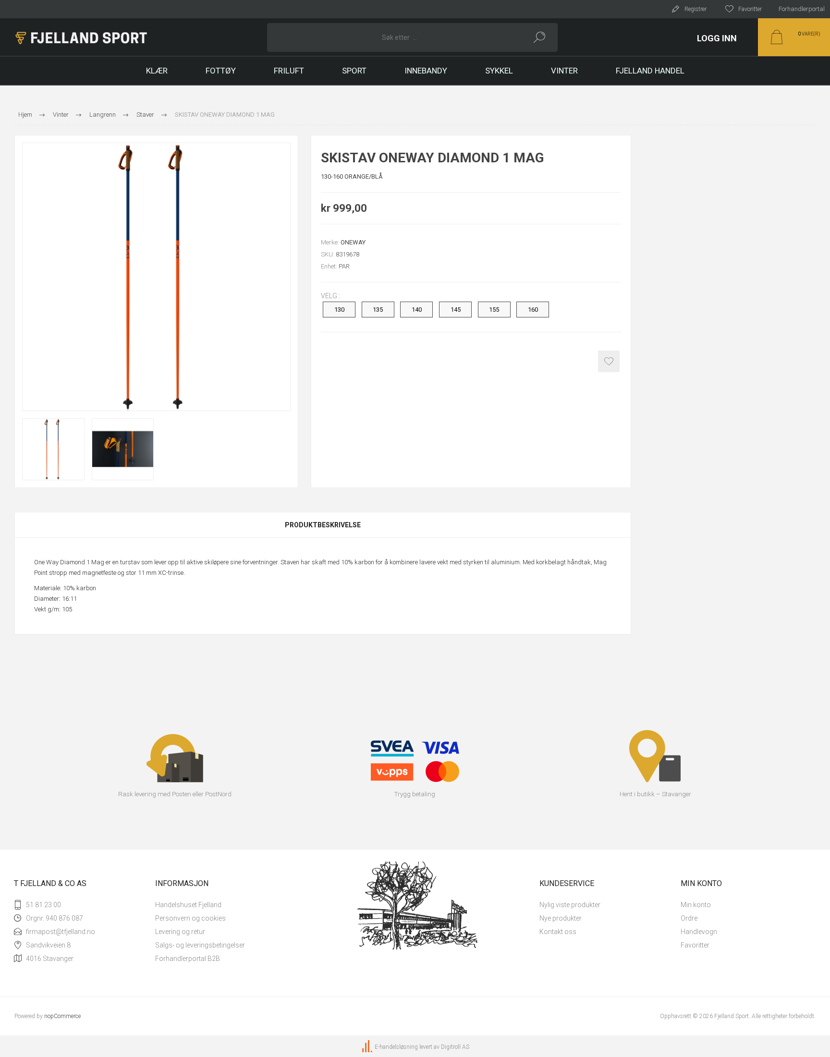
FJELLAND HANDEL (650, 70)
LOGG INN (717, 38)
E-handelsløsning (396, 1047)
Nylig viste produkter (569, 905)
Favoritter (695, 945)
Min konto (696, 905)
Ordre (689, 918)
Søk (540, 37)
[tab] (322, 525)
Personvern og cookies (190, 918)
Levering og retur (180, 932)
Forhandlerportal (802, 8)
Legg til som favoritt (609, 361)
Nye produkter (560, 918)
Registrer (695, 9)
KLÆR (157, 70)
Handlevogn (699, 932)
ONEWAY (353, 242)
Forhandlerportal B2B (187, 958)
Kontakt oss (557, 932)
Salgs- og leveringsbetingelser (200, 945)
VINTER (564, 70)
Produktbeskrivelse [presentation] (323, 525)
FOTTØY (221, 70)
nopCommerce (62, 1016)
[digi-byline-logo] (368, 1047)
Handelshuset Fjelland (188, 905)
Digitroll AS (455, 1047)
